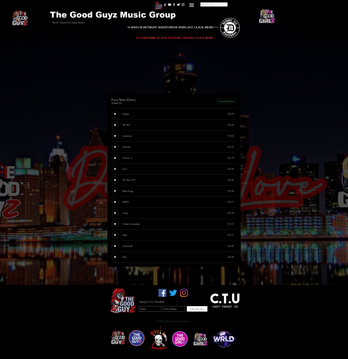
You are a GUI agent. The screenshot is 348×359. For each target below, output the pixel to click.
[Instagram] (184, 293)
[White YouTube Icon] (169, 5)
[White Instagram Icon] (183, 5)
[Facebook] (162, 293)
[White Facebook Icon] (174, 5)
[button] (191, 5)
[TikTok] (165, 5)
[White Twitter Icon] (178, 5)
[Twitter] (173, 293)
